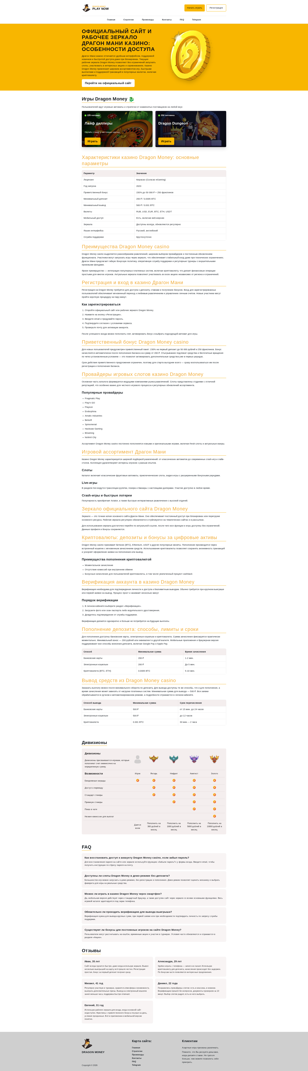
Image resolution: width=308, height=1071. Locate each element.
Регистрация (216, 8)
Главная (111, 20)
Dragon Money (93, 1052)
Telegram (196, 20)
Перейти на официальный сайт (108, 83)
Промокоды (148, 20)
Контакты (167, 20)
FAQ (182, 20)
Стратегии (128, 20)
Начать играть (194, 8)
